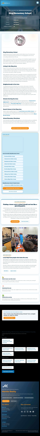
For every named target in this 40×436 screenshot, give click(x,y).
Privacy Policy (34, 415)
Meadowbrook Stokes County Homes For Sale (31, 349)
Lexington (4, 422)
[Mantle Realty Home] (5, 386)
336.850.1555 (4, 418)
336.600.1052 (4, 426)
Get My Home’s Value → (9, 317)
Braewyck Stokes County (9, 166)
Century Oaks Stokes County (10, 176)
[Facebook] (22, 412)
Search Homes (13, 401)
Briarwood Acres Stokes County (10, 171)
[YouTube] (30, 412)
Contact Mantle (6, 401)
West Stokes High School (16, 103)
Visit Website (16, 22)
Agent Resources (24, 415)
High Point (4, 407)
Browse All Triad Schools (7, 367)
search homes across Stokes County (26, 111)
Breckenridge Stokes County (10, 169)
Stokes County (13, 10)
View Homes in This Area (8, 371)
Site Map (29, 415)
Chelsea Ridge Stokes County (10, 179)
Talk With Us (6, 270)
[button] (38, 3)
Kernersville (4, 414)
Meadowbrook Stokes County (10, 161)
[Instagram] (25, 412)
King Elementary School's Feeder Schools (11, 183)
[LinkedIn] (33, 412)
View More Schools (24, 221)
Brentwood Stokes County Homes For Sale (8, 349)
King (17, 10)
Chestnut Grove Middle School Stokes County (13, 185)
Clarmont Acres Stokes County (10, 158)
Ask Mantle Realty (15, 221)
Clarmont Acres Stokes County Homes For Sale (19, 349)
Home (9, 10)
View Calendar (16, 24)
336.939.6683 (4, 411)
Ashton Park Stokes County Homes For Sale (7, 354)
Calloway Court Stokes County (10, 174)
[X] (27, 412)
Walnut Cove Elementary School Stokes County (7, 361)
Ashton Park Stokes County (9, 163)
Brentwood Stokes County (9, 156)
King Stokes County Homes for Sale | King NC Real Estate (7, 341)
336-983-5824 (16, 20)
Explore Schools (13, 270)
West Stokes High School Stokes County (19, 361)
